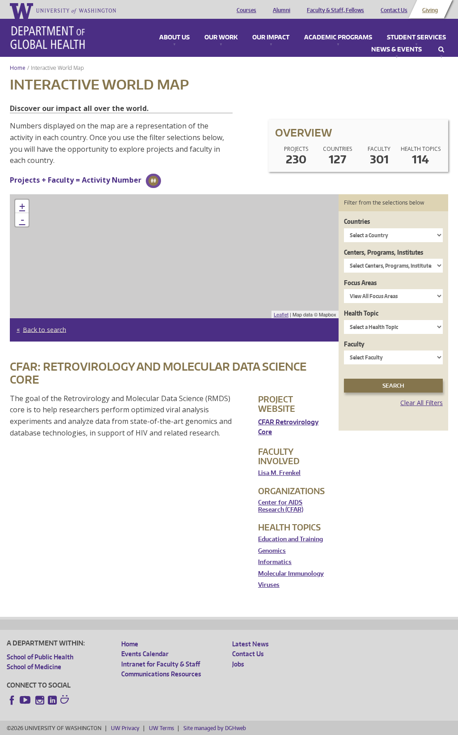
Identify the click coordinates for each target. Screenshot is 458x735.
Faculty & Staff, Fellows (335, 10)
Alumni (281, 10)
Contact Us (394, 10)
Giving (430, 10)
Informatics (275, 562)
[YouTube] (26, 700)
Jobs (238, 664)
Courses (246, 10)
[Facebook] (12, 700)
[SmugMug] (65, 700)
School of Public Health (40, 657)
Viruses (269, 584)
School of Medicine (34, 667)
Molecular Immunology (291, 573)
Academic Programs (338, 37)
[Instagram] (39, 700)
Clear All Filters (421, 402)
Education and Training (290, 539)
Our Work (220, 37)
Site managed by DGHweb (214, 728)
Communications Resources (161, 674)
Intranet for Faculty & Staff (160, 664)
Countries (357, 221)
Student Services (416, 37)
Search (441, 49)
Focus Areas (360, 282)
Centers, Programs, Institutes (383, 252)
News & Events (396, 50)
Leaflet (281, 314)
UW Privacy (125, 728)
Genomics (272, 550)
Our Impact (270, 37)
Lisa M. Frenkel (279, 473)
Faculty (354, 344)
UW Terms (161, 728)
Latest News (250, 644)
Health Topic (361, 313)
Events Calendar (145, 654)
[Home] (47, 37)
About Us (174, 37)
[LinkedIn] (52, 700)
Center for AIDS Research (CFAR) (280, 506)
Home (17, 68)
